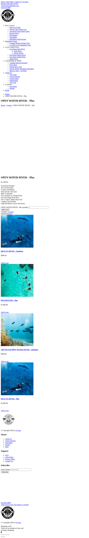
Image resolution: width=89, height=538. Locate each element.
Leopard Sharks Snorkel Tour (20, 43)
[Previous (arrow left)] (2, 536)
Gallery (7, 445)
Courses (9, 105)
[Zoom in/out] (2, 534)
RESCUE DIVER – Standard (12, 251)
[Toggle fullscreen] (4, 534)
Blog (7, 447)
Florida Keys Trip (16, 67)
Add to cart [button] (5, 263)
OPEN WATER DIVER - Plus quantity (14, 207)
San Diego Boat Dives (17, 49)
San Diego (13, 86)
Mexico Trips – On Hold (18, 71)
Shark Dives (14, 59)
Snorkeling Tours (11, 41)
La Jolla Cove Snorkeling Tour (20, 45)
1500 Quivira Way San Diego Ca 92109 (14, 505)
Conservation (14, 79)
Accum (18, 430)
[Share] (6, 534)
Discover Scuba (15, 27)
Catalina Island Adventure (18, 63)
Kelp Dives (18, 51)
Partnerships (14, 81)
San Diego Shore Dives (18, 55)
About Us (8, 73)
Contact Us (18, 2)
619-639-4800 (6, 8)
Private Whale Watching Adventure (22, 69)
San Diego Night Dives (18, 57)
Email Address (6, 470)
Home (7, 94)
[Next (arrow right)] (4, 536)
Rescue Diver (14, 33)
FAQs (3, 2)
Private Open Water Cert (18, 29)
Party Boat (13, 65)
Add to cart (5, 210)
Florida (12, 88)
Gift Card (13, 82)
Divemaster (13, 35)
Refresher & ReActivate (18, 39)
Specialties (13, 37)
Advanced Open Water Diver (20, 31)
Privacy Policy (10, 459)
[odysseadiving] (7, 22)
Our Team (13, 75)
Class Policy (9, 2)
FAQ (7, 455)
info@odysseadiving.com (10, 6)
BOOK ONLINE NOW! (9, 4)
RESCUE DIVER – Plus (10, 399)
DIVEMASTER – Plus (9, 300)
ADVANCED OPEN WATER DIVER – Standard (19, 350)
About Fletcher (15, 77)
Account (25, 2)
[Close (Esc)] (8, 534)
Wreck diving (18, 53)
